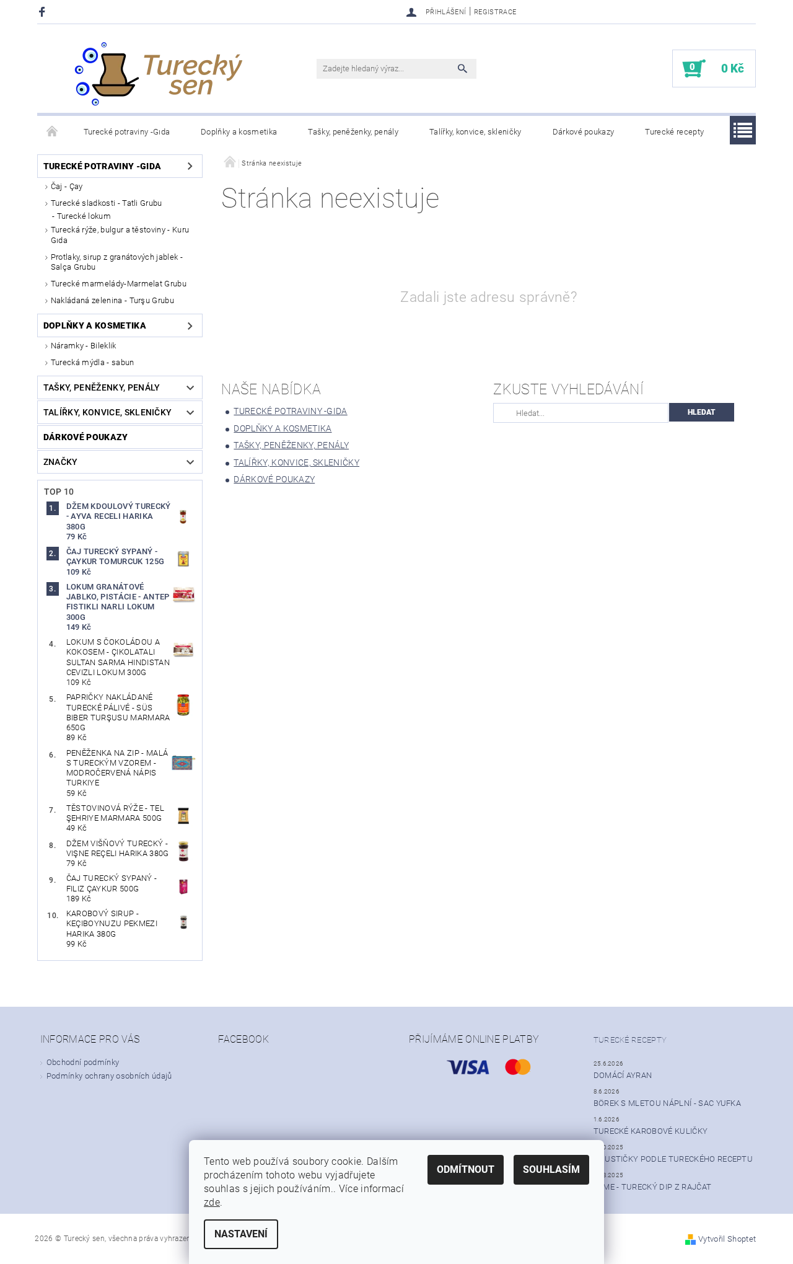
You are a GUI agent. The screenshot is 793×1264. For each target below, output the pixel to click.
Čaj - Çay (67, 186)
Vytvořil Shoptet (727, 1239)
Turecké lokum (84, 216)
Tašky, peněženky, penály (353, 131)
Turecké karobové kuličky (651, 1131)
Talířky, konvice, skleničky (475, 131)
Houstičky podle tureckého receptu (673, 1159)
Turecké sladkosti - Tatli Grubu (106, 203)
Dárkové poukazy (584, 131)
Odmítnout (465, 1169)
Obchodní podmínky (82, 1062)
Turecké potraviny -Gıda (127, 131)
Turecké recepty (674, 131)
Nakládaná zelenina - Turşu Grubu (112, 300)
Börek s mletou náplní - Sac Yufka (668, 1103)
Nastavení (241, 1234)
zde (212, 1202)
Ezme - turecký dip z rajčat (653, 1186)
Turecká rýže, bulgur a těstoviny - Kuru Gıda (120, 234)
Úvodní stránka (52, 132)
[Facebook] (43, 11)
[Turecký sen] (158, 74)
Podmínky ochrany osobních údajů (109, 1076)
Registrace (495, 12)
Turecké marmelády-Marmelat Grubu (118, 283)
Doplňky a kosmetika (239, 131)
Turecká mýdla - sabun (92, 362)
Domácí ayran (623, 1075)
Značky (60, 462)
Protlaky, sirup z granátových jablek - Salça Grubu (117, 262)
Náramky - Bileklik (83, 345)
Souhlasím (551, 1169)
